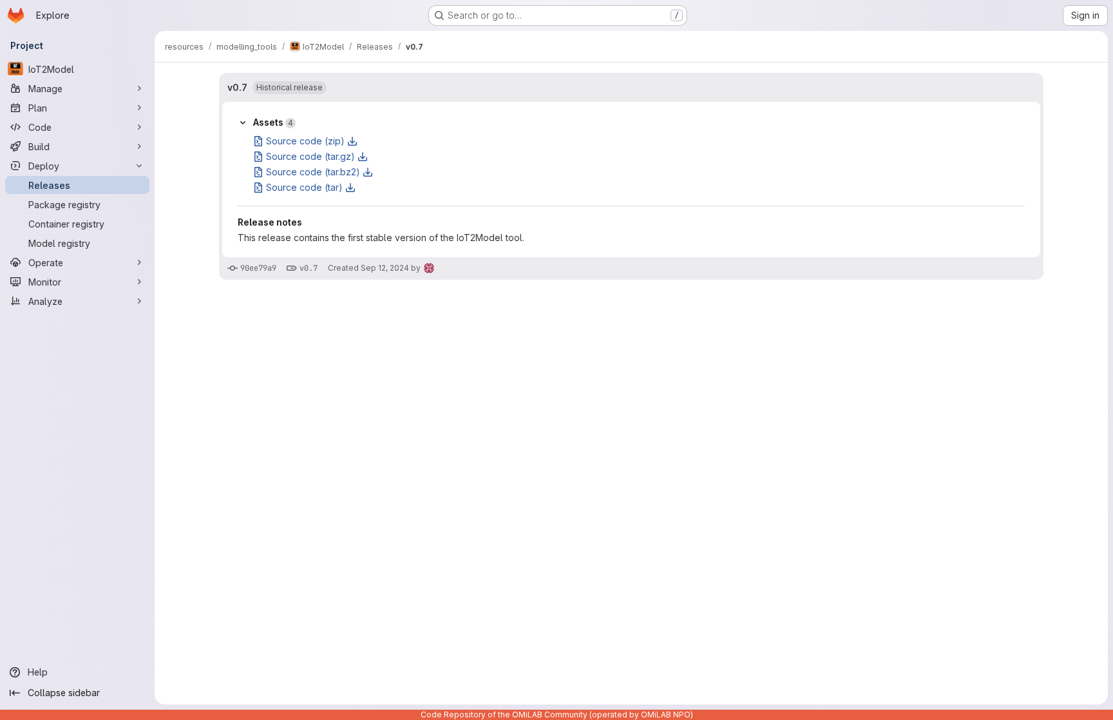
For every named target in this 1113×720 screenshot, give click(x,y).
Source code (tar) (304, 187)
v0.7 (237, 87)
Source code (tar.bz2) (313, 171)
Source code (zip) (305, 140)
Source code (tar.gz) (310, 156)
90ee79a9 (258, 268)
